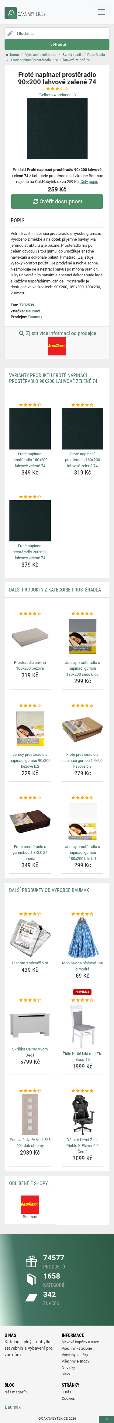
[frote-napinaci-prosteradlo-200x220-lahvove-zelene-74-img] (30, 521)
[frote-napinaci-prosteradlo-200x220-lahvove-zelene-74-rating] (30, 497)
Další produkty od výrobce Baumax (49, 890)
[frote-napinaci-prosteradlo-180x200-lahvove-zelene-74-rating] (30, 405)
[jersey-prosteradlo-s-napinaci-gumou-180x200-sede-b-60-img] (82, 637)
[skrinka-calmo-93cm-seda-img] (30, 1024)
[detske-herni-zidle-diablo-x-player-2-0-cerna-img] (82, 1114)
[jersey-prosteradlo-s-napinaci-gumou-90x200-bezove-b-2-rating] (30, 706)
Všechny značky (75, 1355)
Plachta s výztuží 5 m (30, 963)
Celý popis (89, 181)
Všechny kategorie (77, 1348)
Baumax (33, 311)
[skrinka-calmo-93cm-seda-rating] (30, 1000)
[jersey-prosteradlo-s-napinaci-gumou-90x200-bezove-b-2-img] (30, 729)
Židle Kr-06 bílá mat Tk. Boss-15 (82, 1056)
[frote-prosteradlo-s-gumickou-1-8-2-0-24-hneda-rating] (30, 798)
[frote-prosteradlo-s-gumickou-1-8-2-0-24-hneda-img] (30, 821)
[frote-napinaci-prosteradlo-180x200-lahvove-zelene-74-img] (30, 428)
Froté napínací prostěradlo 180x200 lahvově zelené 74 (29, 460)
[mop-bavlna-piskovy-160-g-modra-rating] (82, 914)
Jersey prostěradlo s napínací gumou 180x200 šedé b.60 (82, 668)
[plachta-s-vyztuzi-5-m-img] (30, 938)
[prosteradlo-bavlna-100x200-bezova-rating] (30, 614)
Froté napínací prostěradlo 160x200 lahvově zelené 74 (82, 460)
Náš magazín (16, 1392)
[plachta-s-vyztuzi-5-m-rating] (30, 914)
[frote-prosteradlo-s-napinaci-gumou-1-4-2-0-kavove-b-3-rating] (82, 706)
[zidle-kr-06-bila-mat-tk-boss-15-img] (82, 1026)
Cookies (68, 1398)
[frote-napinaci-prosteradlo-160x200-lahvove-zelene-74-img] (82, 428)
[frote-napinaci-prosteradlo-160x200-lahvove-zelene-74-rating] (82, 405)
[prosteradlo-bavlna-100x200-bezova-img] (30, 637)
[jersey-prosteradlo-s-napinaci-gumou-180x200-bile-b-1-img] (82, 821)
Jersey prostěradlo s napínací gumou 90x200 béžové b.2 (30, 760)
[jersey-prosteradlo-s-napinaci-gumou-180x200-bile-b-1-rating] (82, 798)
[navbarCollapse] (101, 12)
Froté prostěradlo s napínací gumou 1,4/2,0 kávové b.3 (82, 760)
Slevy (66, 1374)
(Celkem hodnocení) (57, 95)
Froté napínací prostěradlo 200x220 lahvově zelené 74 (29, 552)
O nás (66, 1392)
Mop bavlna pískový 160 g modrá (82, 966)
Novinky (68, 1368)
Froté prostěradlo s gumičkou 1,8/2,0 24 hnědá (29, 852)
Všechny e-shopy (75, 1361)
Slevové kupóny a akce (80, 1342)
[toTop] (106, 1419)
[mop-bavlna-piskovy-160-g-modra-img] (82, 938)
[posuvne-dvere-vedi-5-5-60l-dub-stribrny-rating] (30, 1091)
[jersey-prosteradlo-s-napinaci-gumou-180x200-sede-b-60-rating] (82, 614)
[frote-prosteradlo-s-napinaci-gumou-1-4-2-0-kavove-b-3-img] (82, 729)
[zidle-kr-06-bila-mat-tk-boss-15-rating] (82, 1000)
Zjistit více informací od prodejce (60, 333)
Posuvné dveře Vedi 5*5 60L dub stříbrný (30, 1142)
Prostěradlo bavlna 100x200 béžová (30, 665)
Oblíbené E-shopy (28, 1183)
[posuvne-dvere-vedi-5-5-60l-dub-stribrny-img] (30, 1114)
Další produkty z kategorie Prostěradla (55, 590)
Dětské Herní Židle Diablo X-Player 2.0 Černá (82, 1145)
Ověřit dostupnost (61, 201)
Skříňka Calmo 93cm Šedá (30, 1052)
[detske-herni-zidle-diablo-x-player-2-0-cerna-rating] (82, 1091)
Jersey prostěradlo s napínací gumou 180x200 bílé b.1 (82, 852)
